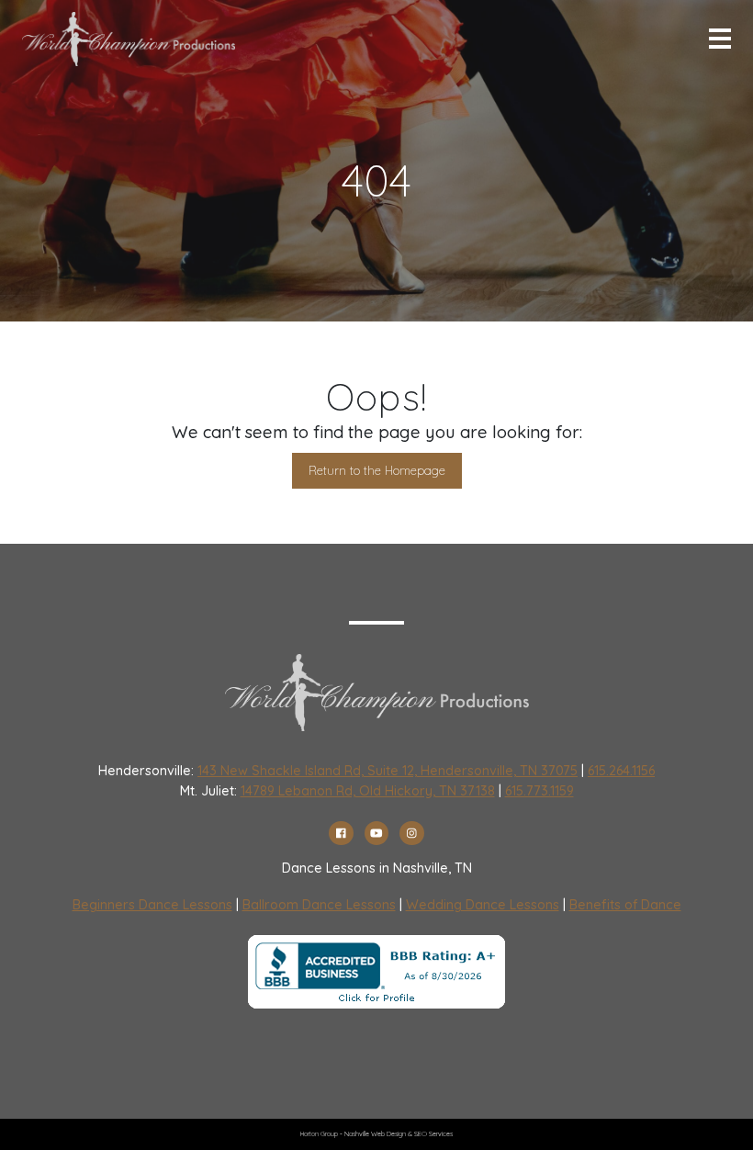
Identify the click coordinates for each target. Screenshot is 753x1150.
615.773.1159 (539, 791)
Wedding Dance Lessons (482, 904)
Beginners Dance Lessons (152, 904)
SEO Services (433, 1134)
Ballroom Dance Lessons (319, 904)
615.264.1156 (621, 770)
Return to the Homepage (377, 470)
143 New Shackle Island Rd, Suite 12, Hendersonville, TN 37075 (387, 770)
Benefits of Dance (625, 904)
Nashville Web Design (375, 1134)
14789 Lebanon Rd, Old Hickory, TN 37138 (368, 791)
